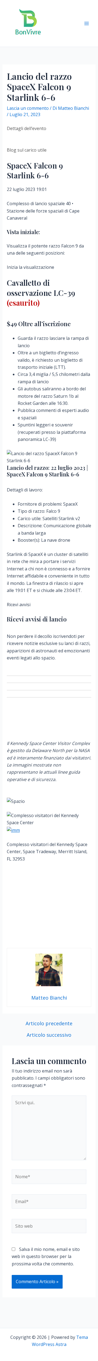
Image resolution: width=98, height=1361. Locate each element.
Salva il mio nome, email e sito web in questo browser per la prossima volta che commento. (46, 1256)
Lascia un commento (28, 108)
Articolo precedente (49, 1023)
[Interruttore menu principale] (87, 23)
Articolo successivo (49, 1034)
